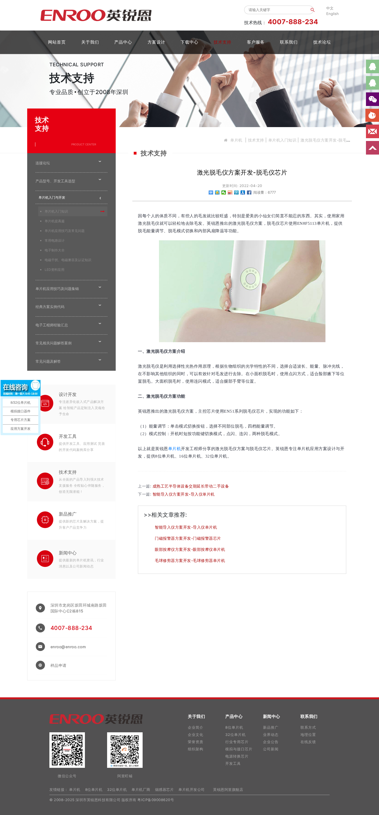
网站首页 (57, 42)
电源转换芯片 (237, 756)
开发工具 (68, 436)
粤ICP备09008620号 (155, 800)
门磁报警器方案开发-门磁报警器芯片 (188, 538)
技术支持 (222, 42)
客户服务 (256, 42)
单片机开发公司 (191, 789)
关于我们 (90, 42)
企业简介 (195, 727)
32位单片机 (235, 734)
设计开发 (68, 394)
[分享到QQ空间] (217, 192)
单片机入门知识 (282, 140)
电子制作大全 (55, 250)
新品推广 (68, 514)
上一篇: (183, 486)
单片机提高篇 (55, 221)
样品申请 (58, 665)
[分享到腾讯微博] (236, 192)
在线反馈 (308, 742)
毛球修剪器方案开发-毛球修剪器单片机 (190, 560)
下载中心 (189, 42)
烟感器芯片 (164, 789)
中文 (329, 8)
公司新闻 (271, 749)
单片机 (236, 140)
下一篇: (176, 494)
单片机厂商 (141, 789)
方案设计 (156, 42)
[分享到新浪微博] (230, 192)
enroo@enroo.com (68, 646)
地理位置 (308, 734)
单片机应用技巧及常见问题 (65, 231)
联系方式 (308, 727)
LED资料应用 (54, 270)
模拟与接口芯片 (238, 749)
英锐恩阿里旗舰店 (228, 789)
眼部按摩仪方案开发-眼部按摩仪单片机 (190, 549)
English (332, 13)
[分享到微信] (223, 192)
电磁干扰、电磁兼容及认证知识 (68, 260)
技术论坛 (322, 42)
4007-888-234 (71, 628)
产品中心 (123, 42)
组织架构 (195, 749)
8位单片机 (234, 727)
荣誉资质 (195, 742)
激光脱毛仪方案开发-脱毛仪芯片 (329, 140)
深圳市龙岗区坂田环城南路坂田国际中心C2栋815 (78, 608)
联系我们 (289, 42)
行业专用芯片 (237, 742)
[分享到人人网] (243, 192)
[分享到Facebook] (249, 192)
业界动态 (271, 734)
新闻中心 (68, 553)
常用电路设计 (55, 240)
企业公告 (271, 742)
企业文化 (195, 734)
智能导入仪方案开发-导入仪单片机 (186, 527)
